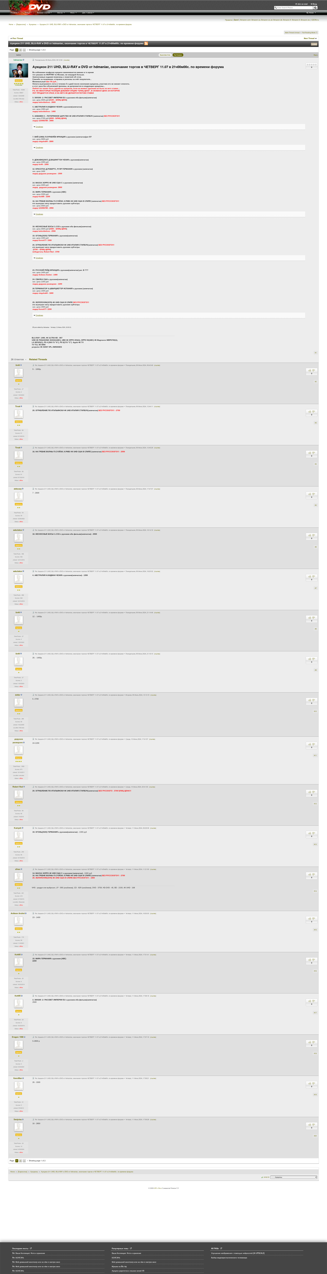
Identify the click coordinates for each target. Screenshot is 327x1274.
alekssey (18, 488)
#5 (316, 505)
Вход (314, 4)
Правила (228, 20)
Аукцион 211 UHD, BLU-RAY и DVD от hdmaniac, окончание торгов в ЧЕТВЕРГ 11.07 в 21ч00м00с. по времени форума (86, 24)
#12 (315, 804)
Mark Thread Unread (292, 32)
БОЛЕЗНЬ (116, 1257)
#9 (316, 670)
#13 (315, 844)
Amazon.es (305, 20)
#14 (315, 891)
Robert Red (18, 786)
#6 (316, 547)
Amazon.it (296, 20)
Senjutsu (18, 1119)
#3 (316, 423)
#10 (315, 711)
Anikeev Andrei (18, 913)
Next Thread (309, 38)
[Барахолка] (21, 24)
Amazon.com (245, 20)
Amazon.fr (287, 20)
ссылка (66, 60)
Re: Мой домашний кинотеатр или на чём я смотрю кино (36, 1262)
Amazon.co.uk (267, 20)
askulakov (17, 530)
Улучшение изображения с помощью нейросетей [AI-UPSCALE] (238, 1253)
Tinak (17, 406)
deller (17, 694)
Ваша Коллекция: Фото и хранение (126, 1253)
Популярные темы (121, 1248)
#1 (316, 353)
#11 (315, 755)
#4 (316, 464)
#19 (315, 1094)
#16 (315, 971)
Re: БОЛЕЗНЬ (18, 1257)
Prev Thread (18, 38)
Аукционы (32, 24)
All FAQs (215, 1248)
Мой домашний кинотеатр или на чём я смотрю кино (134, 1262)
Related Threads (38, 359)
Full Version (178, 55)
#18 (315, 1053)
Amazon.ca (255, 20)
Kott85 (18, 954)
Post (315, 55)
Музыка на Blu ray (119, 1266)
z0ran (17, 869)
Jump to (266, 1177)
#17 (315, 1013)
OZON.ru (315, 20)
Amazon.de (277, 20)
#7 (316, 588)
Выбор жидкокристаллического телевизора (229, 1257)
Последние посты (21, 1248)
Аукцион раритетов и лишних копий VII (128, 1270)
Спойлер (39, 127)
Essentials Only (165, 55)
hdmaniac (18, 59)
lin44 (18, 365)
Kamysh (17, 827)
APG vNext (158, 1188)
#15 (315, 930)
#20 (315, 1136)
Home (11, 24)
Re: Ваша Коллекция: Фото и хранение (28, 1253)
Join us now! (302, 4)
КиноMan (17, 1078)
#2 (316, 381)
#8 (316, 629)
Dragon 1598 (17, 1037)
